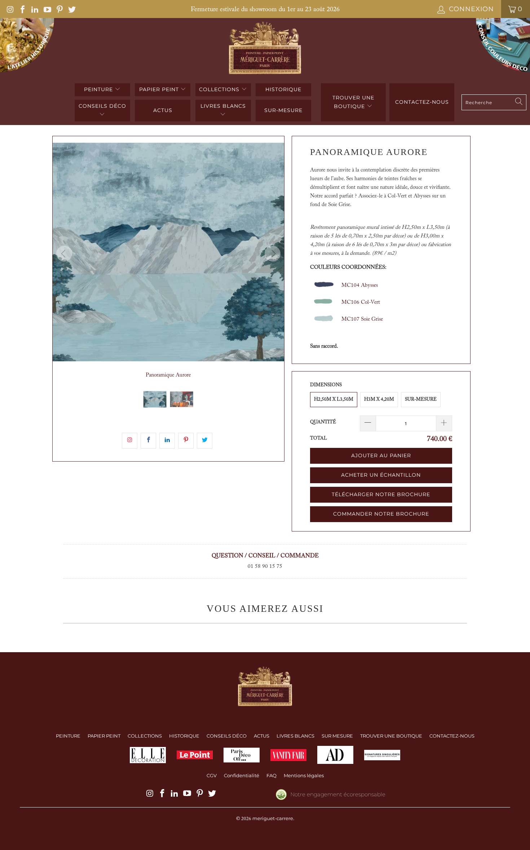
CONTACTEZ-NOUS (451, 736)
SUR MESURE (337, 736)
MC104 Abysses (359, 285)
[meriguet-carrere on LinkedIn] (34, 9)
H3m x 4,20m (379, 399)
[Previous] (64, 254)
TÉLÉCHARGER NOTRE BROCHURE (381, 494)
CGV (212, 775)
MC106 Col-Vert (360, 302)
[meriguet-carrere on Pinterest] (59, 9)
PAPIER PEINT (160, 89)
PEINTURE (99, 89)
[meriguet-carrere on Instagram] (9, 9)
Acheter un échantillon (381, 475)
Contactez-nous (422, 102)
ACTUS (162, 110)
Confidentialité (241, 775)
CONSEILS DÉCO (102, 106)
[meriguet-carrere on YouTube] (46, 9)
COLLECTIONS (220, 89)
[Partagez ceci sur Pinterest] (186, 441)
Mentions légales (304, 775)
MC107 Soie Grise (362, 319)
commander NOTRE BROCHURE (381, 514)
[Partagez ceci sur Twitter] (204, 441)
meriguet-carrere (272, 818)
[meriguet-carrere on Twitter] (71, 9)
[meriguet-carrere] (265, 49)
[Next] (273, 254)
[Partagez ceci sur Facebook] (148, 441)
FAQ (271, 775)
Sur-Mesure (421, 399)
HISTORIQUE (283, 89)
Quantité (323, 422)
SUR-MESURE (283, 110)
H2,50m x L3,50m (333, 399)
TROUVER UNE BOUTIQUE (353, 102)
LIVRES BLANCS (223, 106)
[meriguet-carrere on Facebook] (22, 9)
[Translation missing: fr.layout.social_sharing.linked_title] (167, 441)
